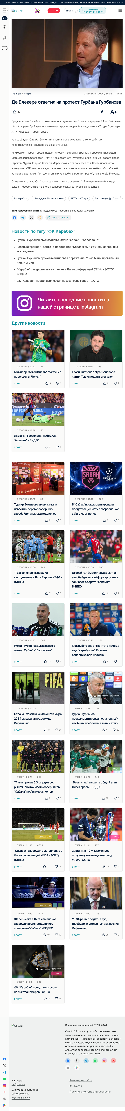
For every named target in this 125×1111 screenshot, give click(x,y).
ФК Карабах (20, 198)
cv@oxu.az (18, 1084)
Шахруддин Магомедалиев (49, 198)
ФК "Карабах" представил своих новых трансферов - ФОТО (58, 280)
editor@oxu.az (20, 1093)
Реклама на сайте (80, 1080)
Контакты (75, 1086)
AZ (4, 10)
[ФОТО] (96, 824)
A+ (113, 112)
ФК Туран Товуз (79, 198)
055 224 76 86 (21, 1098)
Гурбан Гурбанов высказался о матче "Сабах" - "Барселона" (58, 240)
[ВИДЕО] (38, 409)
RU (4, 18)
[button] (76, 11)
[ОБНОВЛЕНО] (38, 824)
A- (103, 111)
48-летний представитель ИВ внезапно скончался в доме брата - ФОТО (75, 2)
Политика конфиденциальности (90, 1091)
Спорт (18, 383)
